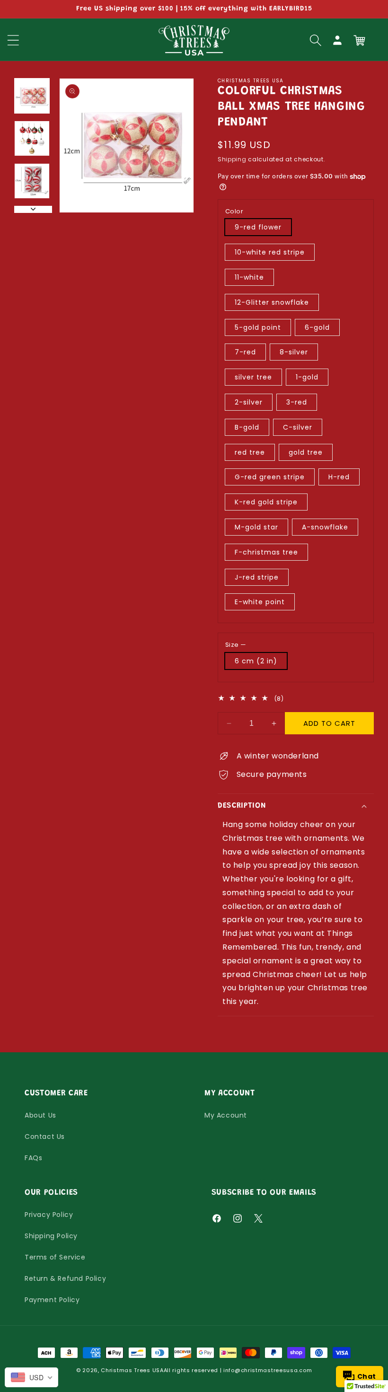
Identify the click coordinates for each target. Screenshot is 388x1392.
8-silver (294, 352)
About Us (40, 1115)
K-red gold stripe (266, 502)
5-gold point (258, 327)
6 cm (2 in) (256, 661)
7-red (245, 352)
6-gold (317, 327)
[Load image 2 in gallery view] (32, 138)
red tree (250, 452)
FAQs (33, 1158)
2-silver (249, 402)
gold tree (306, 452)
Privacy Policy (49, 1214)
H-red (339, 477)
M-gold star (256, 527)
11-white (249, 277)
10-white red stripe (270, 252)
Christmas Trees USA (132, 1370)
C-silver (297, 427)
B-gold (247, 427)
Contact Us (45, 1136)
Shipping (232, 159)
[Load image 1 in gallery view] (32, 96)
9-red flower (258, 227)
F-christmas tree (266, 552)
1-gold (307, 377)
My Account (225, 1115)
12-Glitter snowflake (272, 302)
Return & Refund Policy (65, 1278)
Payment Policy (52, 1299)
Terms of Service (55, 1257)
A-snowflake (325, 527)
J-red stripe (257, 577)
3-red (296, 402)
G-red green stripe (270, 477)
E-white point (260, 602)
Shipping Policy (51, 1236)
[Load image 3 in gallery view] (32, 181)
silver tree (253, 377)
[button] (315, 40)
